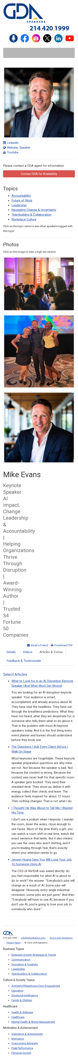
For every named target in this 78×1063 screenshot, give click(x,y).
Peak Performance (22, 1048)
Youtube (12, 152)
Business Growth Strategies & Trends (33, 954)
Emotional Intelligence (24, 995)
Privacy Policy (13, 942)
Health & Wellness (22, 1012)
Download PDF (63, 645)
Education (17, 990)
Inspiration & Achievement (27, 1034)
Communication (20, 959)
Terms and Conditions (61, 938)
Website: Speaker (18, 147)
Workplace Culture (23, 219)
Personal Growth (21, 1052)
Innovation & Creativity (24, 964)
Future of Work (21, 200)
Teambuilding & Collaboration (31, 215)
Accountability (21, 196)
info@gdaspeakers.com (33, 938)
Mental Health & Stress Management (33, 1021)
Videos (27, 652)
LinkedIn (12, 143)
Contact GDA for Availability (39, 174)
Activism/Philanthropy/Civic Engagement (35, 985)
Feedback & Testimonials (23, 661)
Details (11, 652)
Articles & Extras (51, 652)
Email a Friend (39, 645)
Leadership (19, 205)
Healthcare (17, 1017)
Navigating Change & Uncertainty (33, 210)
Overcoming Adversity (24, 1043)
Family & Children (21, 1000)
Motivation (17, 1038)
